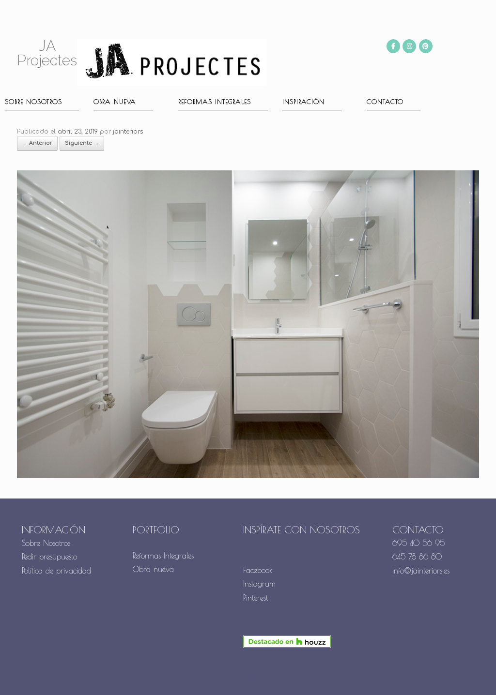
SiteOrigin (266, 676)
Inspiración (303, 102)
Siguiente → (82, 143)
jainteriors (128, 131)
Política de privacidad (56, 570)
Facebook (258, 570)
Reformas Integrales (214, 102)
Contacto (385, 102)
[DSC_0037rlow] (248, 476)
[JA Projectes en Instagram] (409, 46)
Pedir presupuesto (49, 556)
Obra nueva (114, 102)
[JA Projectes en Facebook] (393, 46)
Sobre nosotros (33, 102)
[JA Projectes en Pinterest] (426, 46)
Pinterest (255, 597)
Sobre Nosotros (46, 543)
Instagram (259, 583)
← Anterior (37, 143)
